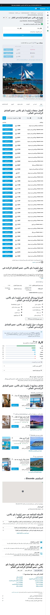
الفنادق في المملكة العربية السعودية (36, 578)
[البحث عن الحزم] (47, 20)
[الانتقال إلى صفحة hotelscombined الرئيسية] (40, 8)
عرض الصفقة (15, 405)
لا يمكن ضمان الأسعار (15, 592)
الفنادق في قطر (19, 577)
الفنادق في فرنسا (39, 584)
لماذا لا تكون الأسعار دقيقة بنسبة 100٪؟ (33, 600)
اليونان (35, 12)
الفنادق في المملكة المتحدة (17, 584)
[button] (1, 5)
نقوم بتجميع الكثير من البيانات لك (35, 598)
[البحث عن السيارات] (47, 18)
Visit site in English (15, 5)
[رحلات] (47, 27)
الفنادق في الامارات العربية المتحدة (16, 580)
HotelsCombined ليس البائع (36, 596)
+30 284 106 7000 (38, 22)
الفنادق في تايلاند (19, 586)
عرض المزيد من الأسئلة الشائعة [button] (23, 533)
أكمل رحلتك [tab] (20, 570)
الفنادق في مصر (19, 582)
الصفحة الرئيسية (40, 12)
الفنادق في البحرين (39, 582)
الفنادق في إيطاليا (39, 586)
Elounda (12, 12)
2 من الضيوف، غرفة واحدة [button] (36, 31)
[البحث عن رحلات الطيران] (47, 12)
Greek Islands (26, 12)
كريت (19, 12)
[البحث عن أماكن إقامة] (47, 15)
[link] (34, 408)
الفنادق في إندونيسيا (39, 580)
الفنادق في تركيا (19, 578)
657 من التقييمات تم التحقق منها (31, 24)
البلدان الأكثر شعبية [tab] (38, 570)
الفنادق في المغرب (39, 577)
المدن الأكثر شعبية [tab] (28, 570)
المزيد (42, 278)
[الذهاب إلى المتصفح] (47, 23)
